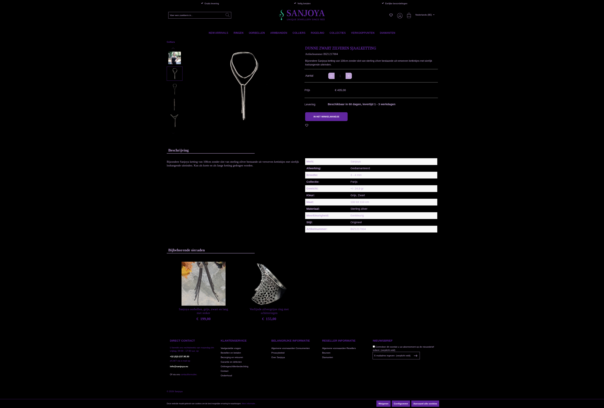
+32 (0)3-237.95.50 (179, 356)
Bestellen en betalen (231, 352)
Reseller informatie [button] (338, 340)
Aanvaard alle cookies (425, 403)
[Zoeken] (227, 15)
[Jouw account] (399, 15)
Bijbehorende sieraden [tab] (186, 250)
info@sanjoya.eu (179, 366)
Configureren (401, 403)
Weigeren (383, 403)
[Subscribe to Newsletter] (415, 355)
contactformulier (188, 374)
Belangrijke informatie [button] (290, 340)
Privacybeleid (278, 352)
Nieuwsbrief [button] (383, 340)
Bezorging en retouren (232, 357)
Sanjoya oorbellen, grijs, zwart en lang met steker (203, 311)
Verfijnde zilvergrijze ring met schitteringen (269, 311)
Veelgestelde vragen (231, 348)
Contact (224, 371)
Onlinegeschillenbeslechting (234, 366)
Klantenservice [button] (234, 340)
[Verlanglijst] (391, 15)
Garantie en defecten (231, 362)
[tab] (211, 150)
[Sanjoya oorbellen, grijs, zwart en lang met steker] (203, 284)
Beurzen (326, 352)
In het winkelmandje (326, 116)
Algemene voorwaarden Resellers (339, 348)
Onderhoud (226, 375)
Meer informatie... (249, 404)
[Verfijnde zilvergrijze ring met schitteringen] (269, 284)
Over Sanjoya (278, 357)
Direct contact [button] (182, 340)
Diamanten (327, 357)
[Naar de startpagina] (302, 15)
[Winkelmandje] (407, 15)
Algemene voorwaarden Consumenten (290, 348)
